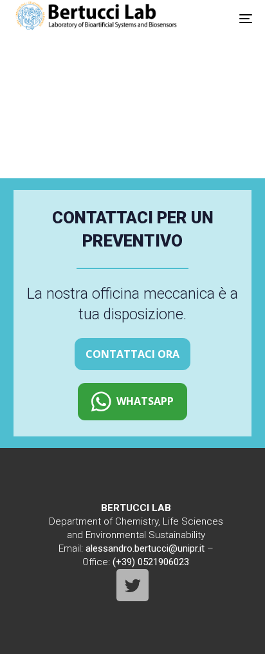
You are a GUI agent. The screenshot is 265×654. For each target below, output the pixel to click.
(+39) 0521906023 (151, 562)
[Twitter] (132, 585)
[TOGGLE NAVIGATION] (236, 18)
